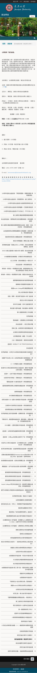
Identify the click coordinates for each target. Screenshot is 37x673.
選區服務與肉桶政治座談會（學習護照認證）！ (19, 480)
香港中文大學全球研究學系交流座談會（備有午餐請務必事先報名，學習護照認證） (17, 369)
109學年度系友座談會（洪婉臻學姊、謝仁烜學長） (18, 199)
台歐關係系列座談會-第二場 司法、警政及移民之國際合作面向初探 (17, 568)
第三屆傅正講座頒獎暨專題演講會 (23, 215)
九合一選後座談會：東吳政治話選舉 (22, 340)
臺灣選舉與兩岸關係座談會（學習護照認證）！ (19, 472)
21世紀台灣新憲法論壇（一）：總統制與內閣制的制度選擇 (17, 626)
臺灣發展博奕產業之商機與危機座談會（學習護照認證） (17, 386)
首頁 (3, 44)
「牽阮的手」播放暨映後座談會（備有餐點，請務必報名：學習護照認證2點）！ (17, 420)
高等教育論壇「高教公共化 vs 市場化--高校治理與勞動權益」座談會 (17, 245)
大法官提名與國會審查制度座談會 (23, 559)
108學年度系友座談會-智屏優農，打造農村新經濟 (18, 207)
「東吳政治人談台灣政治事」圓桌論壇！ (21, 581)
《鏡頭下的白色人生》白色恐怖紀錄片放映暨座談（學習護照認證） (17, 359)
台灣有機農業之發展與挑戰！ (24, 500)
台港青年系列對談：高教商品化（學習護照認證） (18, 378)
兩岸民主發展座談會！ (26, 534)
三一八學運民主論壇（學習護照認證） (21, 364)
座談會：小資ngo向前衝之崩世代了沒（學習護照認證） (18, 438)
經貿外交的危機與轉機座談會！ (23, 613)
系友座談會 (29, 348)
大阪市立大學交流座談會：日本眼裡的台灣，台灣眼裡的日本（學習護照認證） (17, 444)
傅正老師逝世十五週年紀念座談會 (23, 605)
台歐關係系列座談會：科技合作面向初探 (21, 555)
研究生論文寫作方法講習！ (25, 635)
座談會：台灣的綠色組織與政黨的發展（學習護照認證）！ (17, 432)
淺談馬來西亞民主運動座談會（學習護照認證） (19, 237)
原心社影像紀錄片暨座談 (25, 292)
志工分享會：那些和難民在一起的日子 (21, 260)
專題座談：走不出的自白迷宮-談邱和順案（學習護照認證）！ (17, 467)
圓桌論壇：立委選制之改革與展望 (23, 320)
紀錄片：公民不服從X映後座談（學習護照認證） (18, 374)
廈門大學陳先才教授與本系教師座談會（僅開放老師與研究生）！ (17, 491)
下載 (4, 87)
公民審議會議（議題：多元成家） (23, 336)
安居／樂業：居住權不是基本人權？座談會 (20, 296)
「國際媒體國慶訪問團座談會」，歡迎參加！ (20, 597)
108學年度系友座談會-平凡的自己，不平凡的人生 (18, 211)
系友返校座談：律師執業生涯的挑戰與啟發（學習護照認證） (17, 220)
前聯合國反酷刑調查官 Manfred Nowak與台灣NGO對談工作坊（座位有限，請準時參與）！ (17, 455)
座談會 (9, 44)
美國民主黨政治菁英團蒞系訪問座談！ (21, 547)
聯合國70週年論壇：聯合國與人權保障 (21, 308)
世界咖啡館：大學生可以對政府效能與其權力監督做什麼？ (17, 353)
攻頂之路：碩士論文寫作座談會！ (23, 593)
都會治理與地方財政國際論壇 (24, 530)
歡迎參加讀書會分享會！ (25, 508)
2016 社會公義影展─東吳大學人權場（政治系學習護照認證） (17, 251)
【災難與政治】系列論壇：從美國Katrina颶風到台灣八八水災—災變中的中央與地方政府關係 (17, 521)
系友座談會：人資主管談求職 (24, 324)
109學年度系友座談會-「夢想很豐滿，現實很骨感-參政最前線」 (17, 194)
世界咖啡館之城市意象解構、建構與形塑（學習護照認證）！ (17, 414)
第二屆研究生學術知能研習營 (24, 601)
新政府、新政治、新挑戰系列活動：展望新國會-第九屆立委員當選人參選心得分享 (17, 269)
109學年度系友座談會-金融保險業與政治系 (20, 203)
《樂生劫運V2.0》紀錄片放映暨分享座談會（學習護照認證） (17, 400)
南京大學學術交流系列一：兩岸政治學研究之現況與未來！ (17, 542)
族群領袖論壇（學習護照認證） (23, 391)
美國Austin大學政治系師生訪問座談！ (22, 585)
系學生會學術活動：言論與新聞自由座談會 (20, 651)
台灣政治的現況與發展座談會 (24, 589)
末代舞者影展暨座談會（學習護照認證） (21, 395)
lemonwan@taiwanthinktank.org (19, 172)
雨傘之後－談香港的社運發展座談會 (22, 328)
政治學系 (5, 15)
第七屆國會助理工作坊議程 (25, 312)
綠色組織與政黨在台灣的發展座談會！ (21, 538)
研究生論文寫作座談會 (26, 647)
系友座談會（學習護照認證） (24, 264)
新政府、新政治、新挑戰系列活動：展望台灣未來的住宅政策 (17, 275)
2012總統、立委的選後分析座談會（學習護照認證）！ (19, 426)
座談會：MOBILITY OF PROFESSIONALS (20, 344)
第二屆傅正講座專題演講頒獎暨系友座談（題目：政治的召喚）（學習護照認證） (17, 226)
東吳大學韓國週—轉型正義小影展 (23, 241)
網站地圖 (26, 1)
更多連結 (33, 1)
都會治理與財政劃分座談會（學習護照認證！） (19, 476)
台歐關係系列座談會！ (26, 577)
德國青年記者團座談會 (26, 573)
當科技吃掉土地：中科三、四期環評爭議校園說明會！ (17, 504)
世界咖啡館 (29, 316)
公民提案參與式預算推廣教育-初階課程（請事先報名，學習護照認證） (18, 232)
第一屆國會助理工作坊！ (25, 609)
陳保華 (22, 669)
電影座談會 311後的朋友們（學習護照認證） (20, 381)
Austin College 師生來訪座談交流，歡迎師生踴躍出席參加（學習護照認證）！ (17, 485)
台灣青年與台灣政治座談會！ (24, 551)
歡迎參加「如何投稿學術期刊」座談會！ (21, 512)
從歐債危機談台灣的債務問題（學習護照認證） (19, 409)
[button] (2, 27)
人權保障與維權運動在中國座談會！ (22, 617)
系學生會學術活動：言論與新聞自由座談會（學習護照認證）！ (17, 449)
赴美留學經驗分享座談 (26, 631)
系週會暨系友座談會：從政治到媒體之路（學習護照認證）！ (17, 461)
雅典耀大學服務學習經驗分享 (24, 284)
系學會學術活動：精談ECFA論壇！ (22, 496)
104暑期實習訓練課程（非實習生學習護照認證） (18, 256)
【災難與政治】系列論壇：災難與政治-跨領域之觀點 (17, 526)
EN (21, 1)
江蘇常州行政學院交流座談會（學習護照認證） (19, 405)
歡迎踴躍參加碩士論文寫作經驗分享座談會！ (19, 516)
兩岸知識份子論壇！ (27, 621)
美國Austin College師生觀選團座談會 (22, 288)
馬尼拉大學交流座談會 (26, 300)
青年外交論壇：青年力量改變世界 (23, 304)
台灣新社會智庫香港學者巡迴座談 (23, 332)
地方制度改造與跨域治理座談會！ (23, 563)
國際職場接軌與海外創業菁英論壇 (23, 280)
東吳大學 (15, 1)
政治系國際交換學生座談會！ (24, 643)
